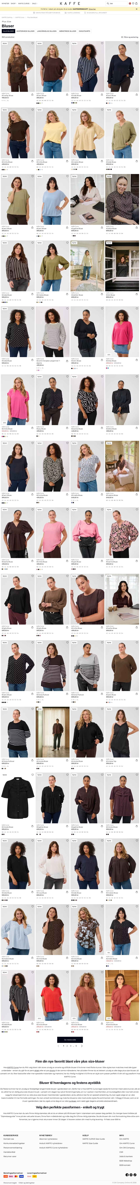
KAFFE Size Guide (90, 1143)
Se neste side (70, 1040)
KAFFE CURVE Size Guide (94, 1139)
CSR (121, 1152)
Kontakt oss (9, 1139)
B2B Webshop (125, 1161)
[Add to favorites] (32, 43)
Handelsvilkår (9, 1152)
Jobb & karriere (126, 1156)
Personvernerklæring (13, 1148)
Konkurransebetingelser (14, 1143)
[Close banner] (136, 9)
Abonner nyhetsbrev (48, 1139)
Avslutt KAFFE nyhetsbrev (50, 1143)
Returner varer (10, 1156)
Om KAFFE (124, 1139)
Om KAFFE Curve (127, 1143)
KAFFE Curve (19, 17)
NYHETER (5, 3)
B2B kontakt (124, 1165)
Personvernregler (10, 1183)
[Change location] (130, 3)
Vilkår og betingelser (27, 1183)
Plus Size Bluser (32, 17)
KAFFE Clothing (7, 17)
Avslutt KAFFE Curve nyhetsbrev (53, 1148)
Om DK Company (127, 1148)
